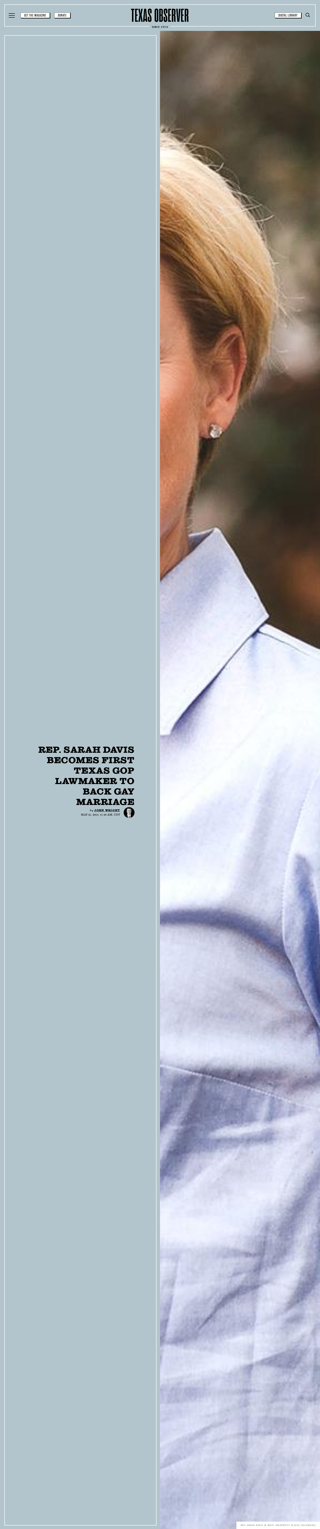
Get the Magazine (35, 15)
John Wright (107, 810)
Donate (62, 15)
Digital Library (288, 15)
